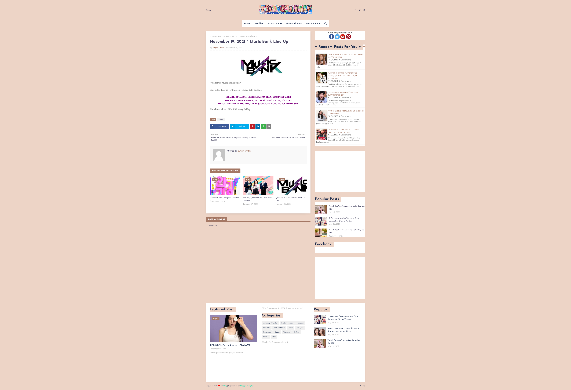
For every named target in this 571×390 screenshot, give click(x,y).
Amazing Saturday (270, 323)
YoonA (266, 337)
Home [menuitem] (247, 23)
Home (208, 10)
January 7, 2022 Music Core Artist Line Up (257, 199)
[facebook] (355, 10)
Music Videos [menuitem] (313, 23)
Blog (225, 386)
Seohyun (300, 327)
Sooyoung (267, 332)
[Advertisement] (340, 171)
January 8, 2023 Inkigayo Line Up (224, 198)
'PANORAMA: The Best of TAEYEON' (230, 345)
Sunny (277, 332)
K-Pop (218, 36)
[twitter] (359, 10)
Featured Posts (287, 323)
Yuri (274, 337)
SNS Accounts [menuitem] (275, 23)
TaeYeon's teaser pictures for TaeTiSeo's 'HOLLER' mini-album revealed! (342, 76)
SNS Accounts (279, 327)
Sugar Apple (218, 47)
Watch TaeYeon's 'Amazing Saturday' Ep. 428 (346, 231)
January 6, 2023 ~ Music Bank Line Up (291, 199)
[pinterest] (364, 10)
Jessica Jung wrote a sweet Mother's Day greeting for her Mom (343, 329)
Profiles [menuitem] (259, 23)
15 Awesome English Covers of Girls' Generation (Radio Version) (344, 219)
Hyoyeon (300, 323)
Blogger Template (247, 386)
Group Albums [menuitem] (294, 23)
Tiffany (296, 332)
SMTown (266, 327)
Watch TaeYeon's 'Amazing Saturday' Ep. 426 (346, 207)
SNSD (290, 327)
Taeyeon (286, 332)
